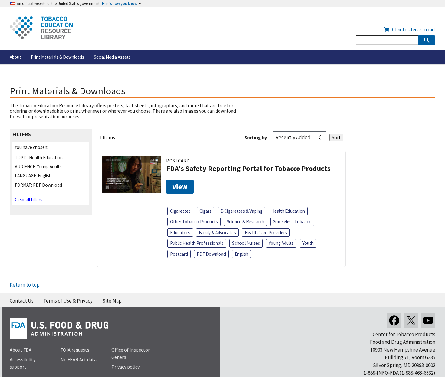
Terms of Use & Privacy (68, 300)
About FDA (20, 350)
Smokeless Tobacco (292, 222)
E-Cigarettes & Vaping (241, 211)
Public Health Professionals (196, 243)
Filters (21, 134)
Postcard (179, 254)
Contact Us (22, 300)
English (241, 254)
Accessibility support (22, 363)
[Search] (426, 40)
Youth (308, 243)
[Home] (41, 29)
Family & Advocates (217, 232)
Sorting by (255, 137)
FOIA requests (75, 350)
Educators (180, 232)
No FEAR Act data (79, 359)
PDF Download (211, 254)
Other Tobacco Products (194, 222)
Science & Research (245, 222)
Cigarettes (180, 211)
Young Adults (281, 243)
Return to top (25, 284)
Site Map (112, 300)
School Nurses (246, 243)
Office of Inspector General (130, 353)
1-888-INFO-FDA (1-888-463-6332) (399, 372)
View (180, 186)
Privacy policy (125, 367)
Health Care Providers (266, 232)
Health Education (288, 211)
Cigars (205, 211)
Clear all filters (28, 199)
